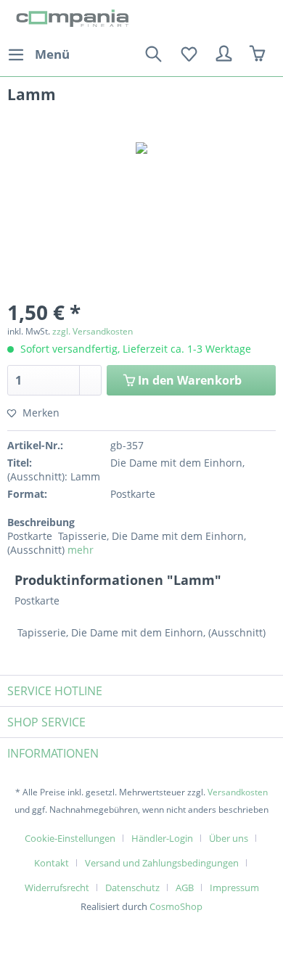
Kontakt (51, 862)
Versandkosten (238, 792)
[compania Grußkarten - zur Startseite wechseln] (74, 20)
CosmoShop (175, 906)
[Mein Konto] (224, 54)
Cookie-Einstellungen (70, 838)
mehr (80, 550)
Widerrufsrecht (57, 887)
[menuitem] (38, 54)
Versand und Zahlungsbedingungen (162, 862)
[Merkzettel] (188, 54)
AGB (185, 887)
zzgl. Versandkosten (92, 331)
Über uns (228, 838)
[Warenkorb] (259, 54)
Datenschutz (132, 887)
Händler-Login (162, 838)
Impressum (234, 887)
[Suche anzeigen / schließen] (153, 54)
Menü (52, 54)
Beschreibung (41, 522)
